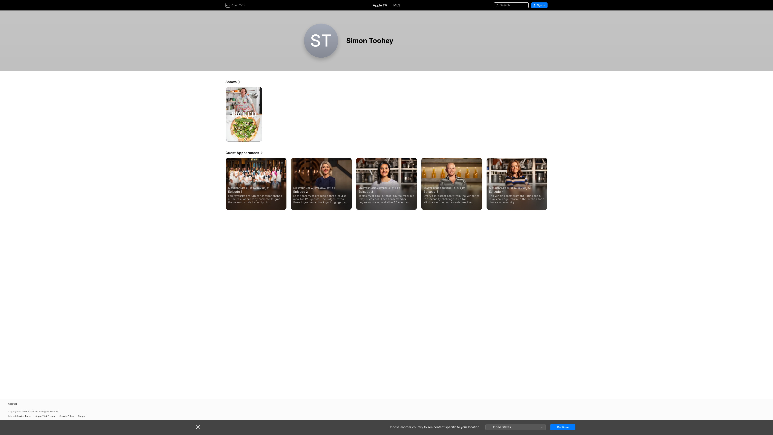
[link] (233, 82)
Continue (563, 427)
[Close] (198, 427)
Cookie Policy (66, 416)
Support (82, 416)
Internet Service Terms (19, 416)
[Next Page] (551, 183)
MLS (396, 5)
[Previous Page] (221, 183)
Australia (12, 404)
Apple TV (380, 5)
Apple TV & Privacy (45, 416)
